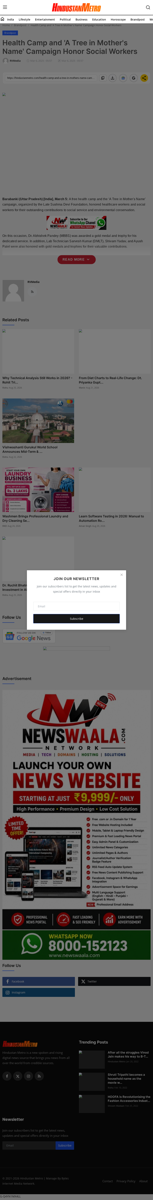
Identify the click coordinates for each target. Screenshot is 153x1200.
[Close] (121, 574)
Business (81, 19)
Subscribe (76, 619)
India (10, 19)
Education (99, 19)
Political (65, 19)
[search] (148, 7)
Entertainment (45, 19)
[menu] (5, 7)
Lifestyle (24, 19)
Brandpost (137, 19)
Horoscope (118, 19)
